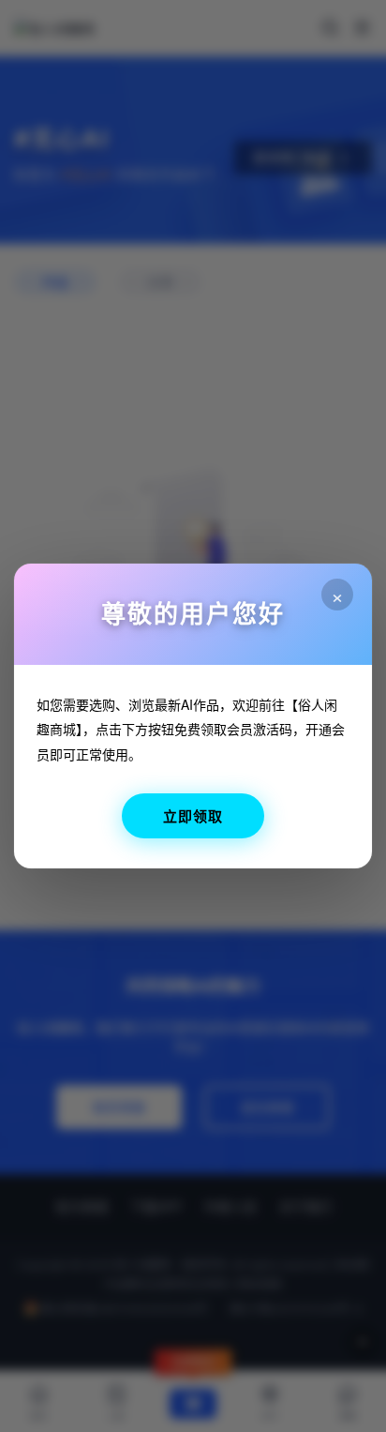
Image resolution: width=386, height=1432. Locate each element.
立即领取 (193, 816)
